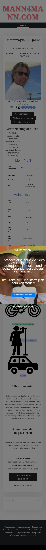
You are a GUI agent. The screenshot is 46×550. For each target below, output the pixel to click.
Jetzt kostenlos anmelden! (23, 295)
